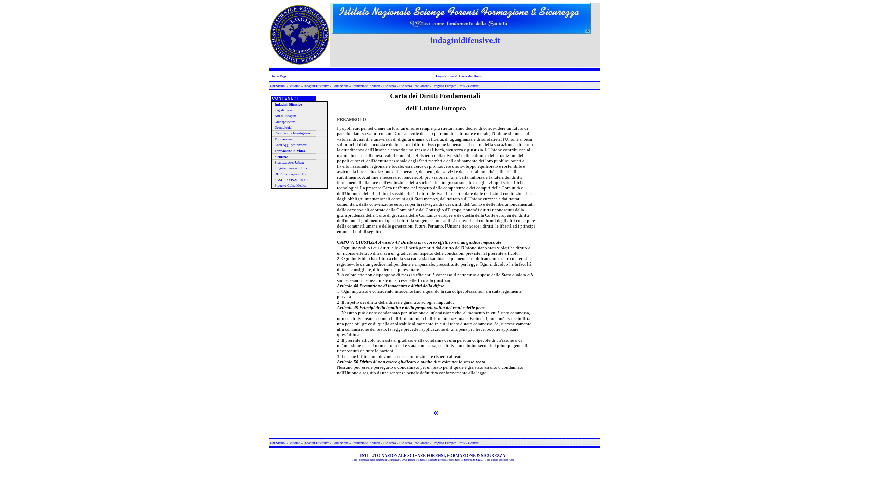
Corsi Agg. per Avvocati (291, 145)
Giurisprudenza (285, 122)
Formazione (340, 86)
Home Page (278, 76)
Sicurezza (389, 86)
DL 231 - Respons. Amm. (292, 174)
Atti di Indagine (285, 116)
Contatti (473, 86)
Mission (294, 86)
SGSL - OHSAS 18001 (291, 180)
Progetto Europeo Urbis (448, 86)
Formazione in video (366, 86)
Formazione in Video (290, 151)
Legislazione (445, 76)
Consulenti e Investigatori (292, 133)
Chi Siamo (278, 86)
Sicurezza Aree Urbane (414, 86)
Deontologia (283, 127)
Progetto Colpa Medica (290, 185)
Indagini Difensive (316, 86)
